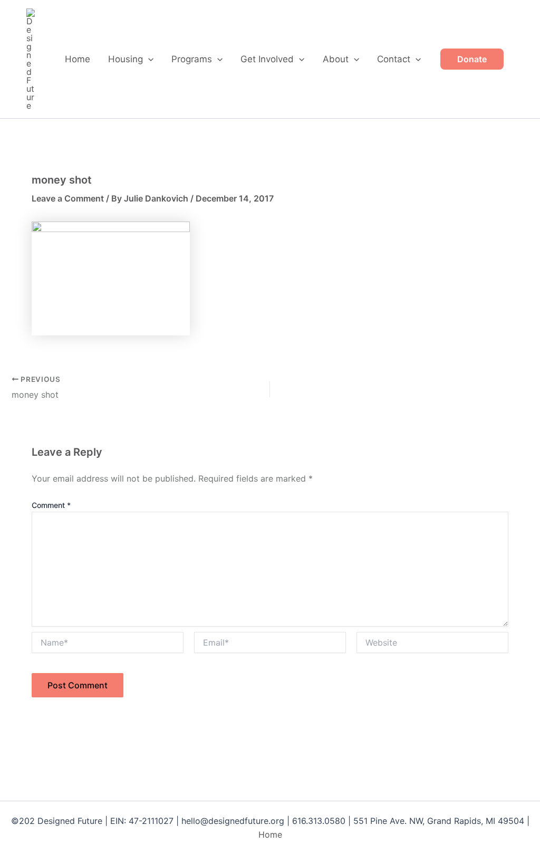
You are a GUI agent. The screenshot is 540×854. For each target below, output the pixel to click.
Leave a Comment (68, 198)
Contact (393, 59)
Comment (51, 505)
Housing (125, 59)
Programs (191, 59)
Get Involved (267, 59)
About (336, 59)
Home (77, 59)
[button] (148, 59)
